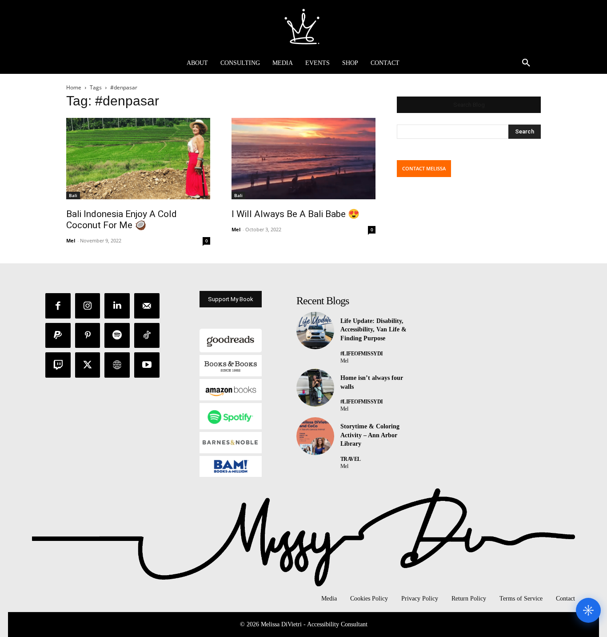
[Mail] (147, 305)
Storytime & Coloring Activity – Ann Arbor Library (369, 435)
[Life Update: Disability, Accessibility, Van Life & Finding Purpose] (315, 331)
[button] (526, 63)
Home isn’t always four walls (371, 382)
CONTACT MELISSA (424, 168)
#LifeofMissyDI (361, 354)
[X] (87, 365)
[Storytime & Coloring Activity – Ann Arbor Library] (315, 436)
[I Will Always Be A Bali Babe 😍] (303, 158)
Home (73, 87)
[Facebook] (58, 305)
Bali (73, 195)
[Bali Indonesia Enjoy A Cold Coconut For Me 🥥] (138, 158)
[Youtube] (147, 365)
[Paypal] (58, 335)
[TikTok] (147, 335)
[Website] (117, 365)
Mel (70, 240)
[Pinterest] (87, 335)
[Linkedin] (117, 305)
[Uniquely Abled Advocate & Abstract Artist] (303, 26)
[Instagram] (87, 305)
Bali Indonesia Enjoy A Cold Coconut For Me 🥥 (121, 219)
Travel (350, 459)
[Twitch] (58, 365)
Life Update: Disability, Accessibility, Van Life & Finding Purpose (373, 330)
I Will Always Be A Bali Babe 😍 (295, 214)
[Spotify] (117, 335)
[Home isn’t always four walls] (315, 388)
